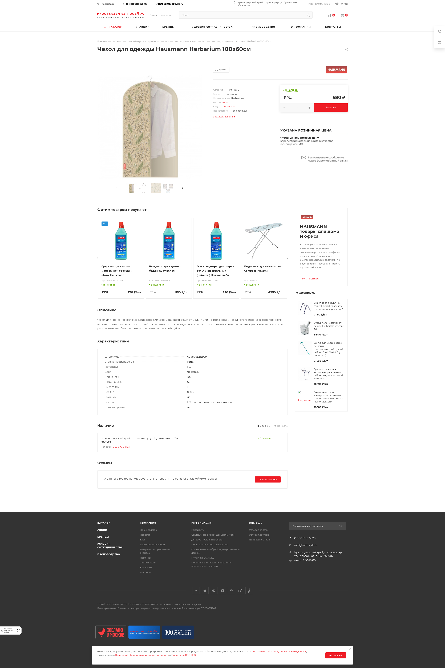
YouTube (213, 590)
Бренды (103, 536)
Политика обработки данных (8, 630)
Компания (148, 522)
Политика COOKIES (202, 557)
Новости (145, 534)
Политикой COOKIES (183, 655)
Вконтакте (196, 590)
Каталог (103, 522)
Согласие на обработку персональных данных (279, 651)
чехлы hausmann (310, 278)
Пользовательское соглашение (209, 544)
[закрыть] (2, 630)
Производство (108, 554)
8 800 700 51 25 (121, 446)
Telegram (205, 590)
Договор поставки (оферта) (207, 539)
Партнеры (146, 557)
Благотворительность (152, 544)
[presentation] (116, 188)
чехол (225, 102)
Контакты (145, 572)
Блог (142, 539)
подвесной (229, 106)
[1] (150, 127)
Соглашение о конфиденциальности (212, 534)
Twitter (249, 590)
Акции (102, 529)
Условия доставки (259, 534)
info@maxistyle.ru (170, 3)
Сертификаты (148, 562)
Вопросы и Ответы (260, 539)
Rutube (240, 590)
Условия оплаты (258, 529)
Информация (201, 522)
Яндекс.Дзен (222, 590)
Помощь (255, 522)
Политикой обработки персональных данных (142, 655)
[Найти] (308, 15)
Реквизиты (197, 529)
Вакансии (146, 567)
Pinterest (231, 590)
